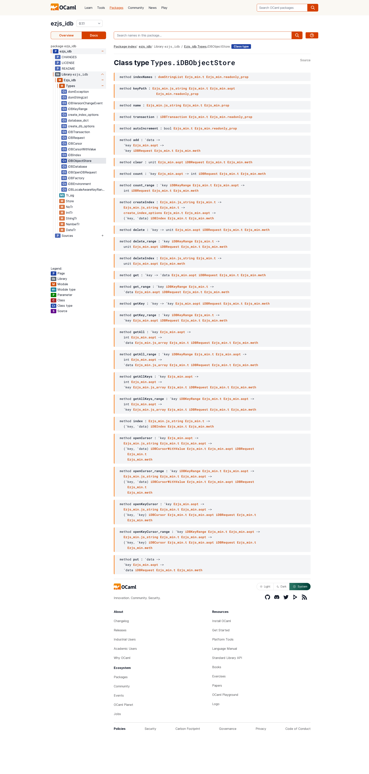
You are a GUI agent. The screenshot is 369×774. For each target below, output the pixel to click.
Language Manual (224, 649)
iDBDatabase (77, 166)
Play (164, 8)
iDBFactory (76, 178)
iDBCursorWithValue (82, 149)
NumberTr (73, 224)
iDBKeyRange (77, 109)
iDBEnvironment (79, 184)
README (68, 68)
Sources (67, 236)
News (153, 8)
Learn (88, 8)
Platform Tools (223, 639)
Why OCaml (122, 658)
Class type (241, 46)
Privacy (261, 729)
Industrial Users (125, 639)
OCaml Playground (225, 695)
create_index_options (83, 115)
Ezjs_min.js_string (169, 88)
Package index (125, 46)
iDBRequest (76, 138)
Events (119, 695)
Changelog (121, 621)
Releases (120, 630)
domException (78, 92)
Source (305, 60)
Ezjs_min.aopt (222, 88)
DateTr (71, 230)
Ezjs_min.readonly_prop (227, 77)
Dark (283, 586)
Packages (116, 8)
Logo (215, 704)
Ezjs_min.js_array (151, 343)
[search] (313, 8)
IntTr (69, 213)
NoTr (69, 207)
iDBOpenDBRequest (82, 172)
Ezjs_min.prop (216, 105)
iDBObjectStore (79, 161)
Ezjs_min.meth (187, 150)
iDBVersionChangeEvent (85, 103)
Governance (227, 729)
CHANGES (69, 57)
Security (150, 729)
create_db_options (81, 126)
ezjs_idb (62, 23)
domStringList (78, 97)
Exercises (219, 676)
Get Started (221, 630)
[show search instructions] (312, 35)
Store (70, 201)
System (302, 586)
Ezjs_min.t (194, 77)
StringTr (71, 218)
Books (216, 667)
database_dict (78, 120)
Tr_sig (70, 195)
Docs (94, 35)
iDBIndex (74, 155)
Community (136, 8)
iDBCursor (75, 143)
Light (267, 586)
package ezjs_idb (63, 46)
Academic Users (125, 649)
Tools (101, 8)
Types (70, 86)
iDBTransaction (79, 132)
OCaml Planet (123, 705)
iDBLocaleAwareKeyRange (87, 189)
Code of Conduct (298, 729)
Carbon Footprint (187, 729)
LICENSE (68, 63)
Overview (66, 35)
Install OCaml (221, 621)
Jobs (117, 714)
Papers (217, 685)
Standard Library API (227, 658)
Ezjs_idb (70, 80)
